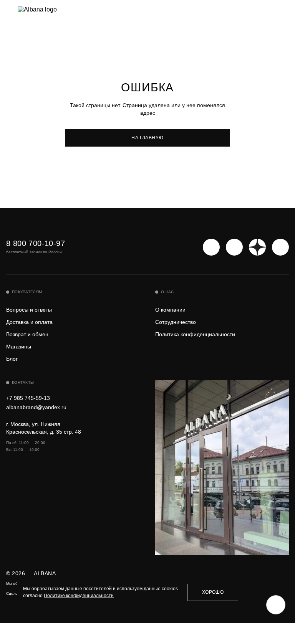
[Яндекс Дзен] (257, 247)
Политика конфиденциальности (195, 334)
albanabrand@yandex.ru (36, 407)
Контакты (23, 382)
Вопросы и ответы (29, 310)
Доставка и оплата (29, 322)
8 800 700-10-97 (35, 243)
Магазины (18, 346)
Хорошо (213, 592)
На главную (147, 137)
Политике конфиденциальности (79, 595)
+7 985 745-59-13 (28, 398)
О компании (170, 310)
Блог (12, 359)
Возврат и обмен (27, 334)
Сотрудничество (175, 322)
